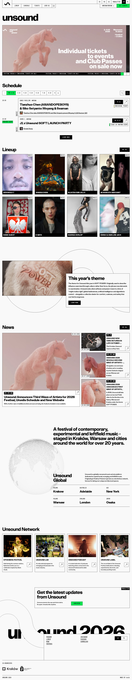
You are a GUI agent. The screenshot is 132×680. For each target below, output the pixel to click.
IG (99, 2)
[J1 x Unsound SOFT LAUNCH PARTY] (126, 120)
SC (109, 2)
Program (49, 637)
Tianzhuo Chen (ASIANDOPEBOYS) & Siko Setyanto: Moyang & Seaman (44, 106)
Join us (46, 5)
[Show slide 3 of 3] (128, 73)
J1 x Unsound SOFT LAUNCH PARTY (45, 123)
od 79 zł (118, 120)
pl (127, 2)
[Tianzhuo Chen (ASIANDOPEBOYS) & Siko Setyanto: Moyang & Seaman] (126, 102)
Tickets (37, 5)
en (124, 2)
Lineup (16, 5)
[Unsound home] (7, 4)
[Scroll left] (4, 93)
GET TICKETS (123, 5)
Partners (49, 644)
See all (124, 149)
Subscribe (77, 603)
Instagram (83, 637)
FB (104, 2)
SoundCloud (84, 641)
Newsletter (116, 2)
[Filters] (122, 93)
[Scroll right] (58, 93)
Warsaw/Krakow (107, 5)
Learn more (74, 302)
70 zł (119, 102)
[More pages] (54, 6)
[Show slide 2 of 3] (125, 73)
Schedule (27, 5)
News (47, 641)
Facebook (83, 639)
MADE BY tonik (125, 677)
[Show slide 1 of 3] (122, 73)
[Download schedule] (127, 93)
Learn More (66, 137)
